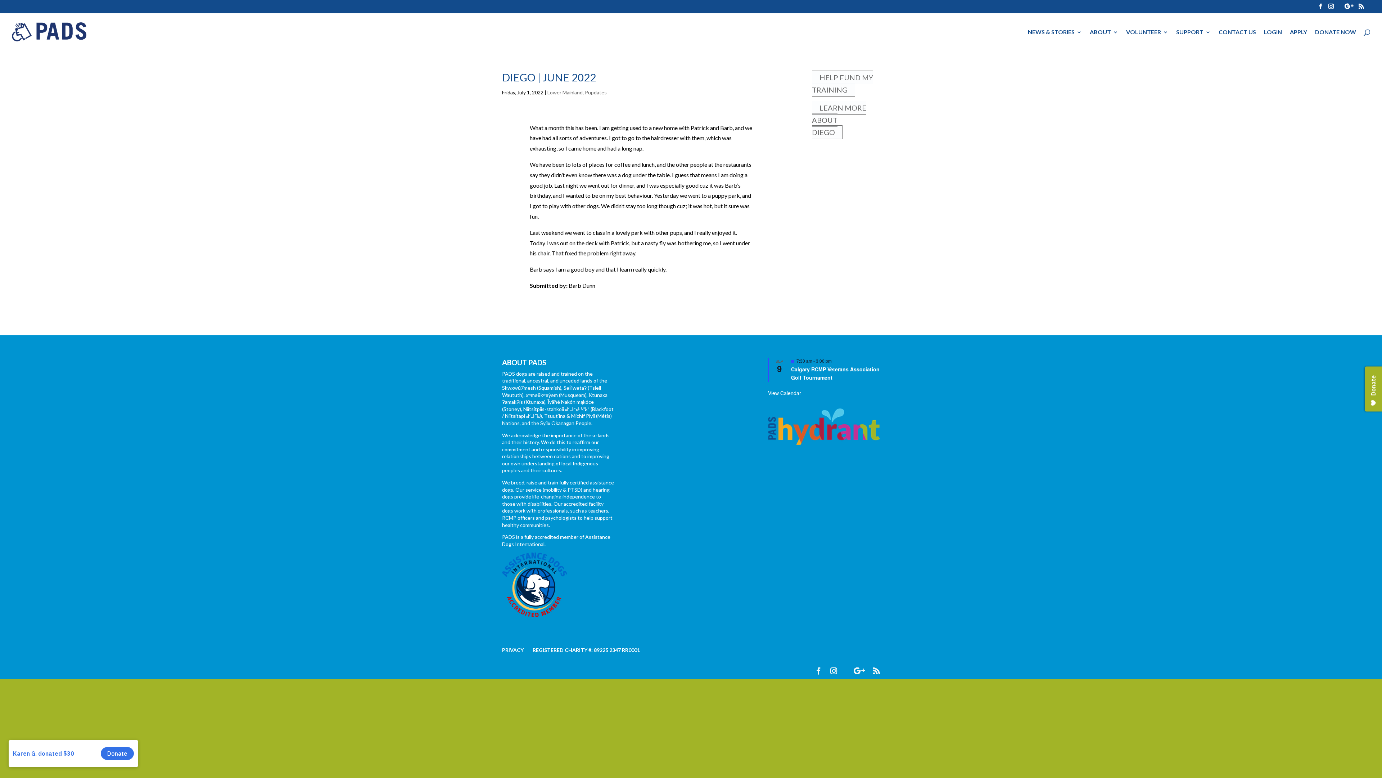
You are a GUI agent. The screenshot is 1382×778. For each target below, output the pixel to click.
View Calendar (784, 393)
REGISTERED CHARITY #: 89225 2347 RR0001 (586, 650)
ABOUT (1100, 32)
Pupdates (596, 92)
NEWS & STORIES (1051, 32)
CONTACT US (1237, 32)
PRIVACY (513, 650)
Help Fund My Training (842, 83)
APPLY (1298, 32)
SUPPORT (1189, 32)
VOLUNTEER (1143, 32)
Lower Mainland (565, 92)
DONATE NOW (1335, 32)
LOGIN (1273, 32)
